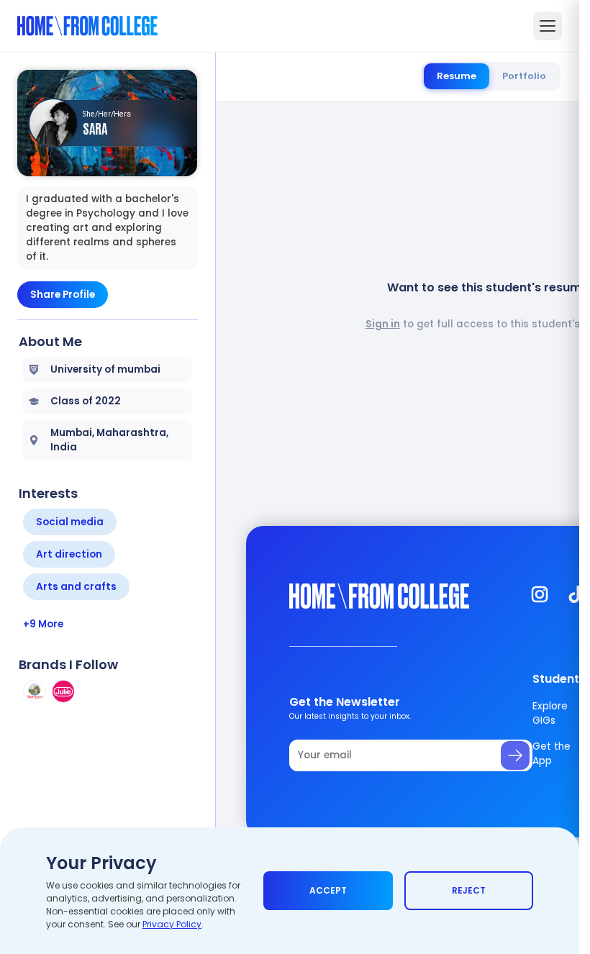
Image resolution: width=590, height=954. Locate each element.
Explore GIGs (550, 713)
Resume (456, 76)
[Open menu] (547, 26)
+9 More (43, 624)
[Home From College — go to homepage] (87, 26)
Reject (469, 890)
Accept (328, 890)
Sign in (383, 324)
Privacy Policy (171, 924)
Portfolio (524, 76)
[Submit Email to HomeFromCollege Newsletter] (515, 755)
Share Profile (62, 294)
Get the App (551, 754)
